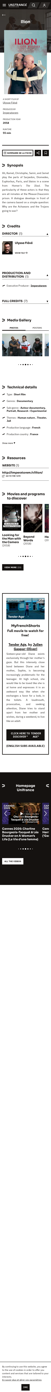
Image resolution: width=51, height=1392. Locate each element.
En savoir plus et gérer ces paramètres (22, 1379)
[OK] (25, 1387)
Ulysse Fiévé (10, 102)
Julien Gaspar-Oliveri (28, 646)
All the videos (12, 861)
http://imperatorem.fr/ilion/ (22, 472)
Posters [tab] (37, 327)
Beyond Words (28, 538)
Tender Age (17, 644)
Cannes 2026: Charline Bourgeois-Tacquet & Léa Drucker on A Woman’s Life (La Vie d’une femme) (20, 834)
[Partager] (38, 153)
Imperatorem (10, 112)
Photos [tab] (14, 327)
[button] (38, 338)
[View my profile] (44, 5)
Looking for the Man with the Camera (11, 538)
